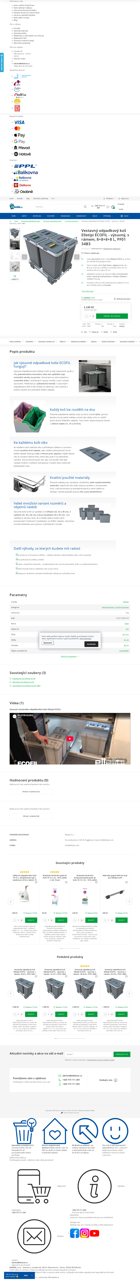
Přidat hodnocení (31, 792)
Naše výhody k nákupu (23, 8)
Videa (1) (63, 341)
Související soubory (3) (46, 341)
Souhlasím (91, 644)
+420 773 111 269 (99, 207)
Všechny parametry (69, 656)
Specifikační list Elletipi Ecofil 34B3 (26, 686)
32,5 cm (125, 634)
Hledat (85, 206)
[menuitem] (15, 216)
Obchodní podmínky (22, 43)
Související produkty (127, 341)
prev (10, 901)
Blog (15, 20)
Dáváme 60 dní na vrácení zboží (26, 13)
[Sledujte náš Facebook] (74, 1233)
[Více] (124, 216)
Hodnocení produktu (78, 341)
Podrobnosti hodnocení (111, 249)
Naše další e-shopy (21, 18)
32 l (127, 629)
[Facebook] (115, 1080)
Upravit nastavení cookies (87, 1110)
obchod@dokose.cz (72, 1075)
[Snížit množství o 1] (86, 316)
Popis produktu (15, 341)
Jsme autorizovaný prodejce (25, 10)
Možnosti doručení (123, 299)
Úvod (11, 198)
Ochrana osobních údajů (24, 40)
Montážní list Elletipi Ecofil (23, 682)
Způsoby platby (20, 33)
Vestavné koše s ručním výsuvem (115, 607)
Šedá (127, 624)
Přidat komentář (31, 816)
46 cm (126, 645)
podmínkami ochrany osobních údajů (101, 1060)
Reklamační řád (20, 38)
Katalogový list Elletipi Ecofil (24, 678)
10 (84, 1038)
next (129, 901)
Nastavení (48, 643)
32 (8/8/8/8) (124, 651)
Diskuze (94, 341)
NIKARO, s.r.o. (15, 1267)
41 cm (126, 640)
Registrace (125, 198)
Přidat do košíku (112, 316)
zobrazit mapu (20, 59)
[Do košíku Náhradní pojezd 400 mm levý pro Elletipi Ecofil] (122, 920)
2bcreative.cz (53, 1277)
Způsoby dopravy (21, 31)
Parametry (29, 341)
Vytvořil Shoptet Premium (71, 1113)
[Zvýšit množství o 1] (93, 316)
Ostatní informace (108, 341)
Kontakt (17, 28)
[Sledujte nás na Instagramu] (84, 1233)
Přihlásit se (122, 1054)
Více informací (85, 638)
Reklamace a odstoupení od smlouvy (29, 36)
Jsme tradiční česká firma (24, 5)
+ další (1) (15, 279)
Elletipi (122, 326)
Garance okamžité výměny (24, 15)
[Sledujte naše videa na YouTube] (94, 1233)
